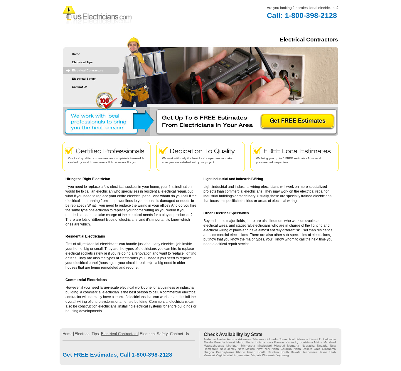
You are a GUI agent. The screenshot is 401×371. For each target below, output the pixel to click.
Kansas (279, 342)
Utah (332, 352)
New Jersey (228, 348)
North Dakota (303, 348)
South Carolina (268, 352)
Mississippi (264, 345)
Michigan (232, 345)
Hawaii (230, 342)
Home (76, 54)
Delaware (302, 339)
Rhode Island (245, 352)
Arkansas (244, 339)
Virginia (221, 355)
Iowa (270, 342)
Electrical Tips (82, 62)
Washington (235, 355)
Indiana (260, 342)
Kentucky (292, 342)
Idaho (240, 342)
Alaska (221, 339)
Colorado (271, 339)
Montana (293, 345)
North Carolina (282, 348)
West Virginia (252, 355)
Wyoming (283, 355)
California (258, 339)
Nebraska (308, 345)
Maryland (330, 342)
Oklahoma (329, 348)
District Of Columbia (322, 339)
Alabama (210, 339)
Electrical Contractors (87, 70)
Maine (318, 342)
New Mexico (246, 348)
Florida (208, 342)
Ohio (317, 348)
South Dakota (291, 352)
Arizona (232, 339)
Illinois (249, 342)
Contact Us (79, 86)
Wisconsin (269, 355)
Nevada (322, 345)
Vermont (209, 355)
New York (263, 348)
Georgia (219, 342)
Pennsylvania (225, 352)
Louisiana (306, 342)
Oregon (209, 352)
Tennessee (310, 352)
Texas (323, 352)
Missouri (279, 345)
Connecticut (287, 339)
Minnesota (248, 345)
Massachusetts (214, 345)
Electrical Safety (84, 78)
